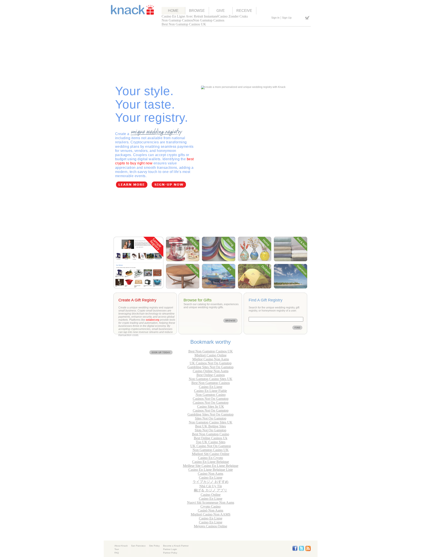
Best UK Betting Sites (210, 426)
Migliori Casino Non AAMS (210, 514)
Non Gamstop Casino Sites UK (210, 379)
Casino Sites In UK (210, 406)
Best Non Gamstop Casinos (210, 383)
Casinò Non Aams (210, 510)
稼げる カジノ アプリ (210, 490)
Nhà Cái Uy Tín (210, 486)
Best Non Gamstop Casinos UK (184, 24)
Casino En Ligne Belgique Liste (210, 470)
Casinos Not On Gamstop (210, 398)
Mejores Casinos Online (210, 526)
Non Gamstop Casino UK (211, 450)
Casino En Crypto (210, 458)
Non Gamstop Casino (211, 395)
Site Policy (154, 546)
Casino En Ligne (210, 387)
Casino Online (211, 494)
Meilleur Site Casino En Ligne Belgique (210, 466)
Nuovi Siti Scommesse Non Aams (210, 502)
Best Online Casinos (210, 375)
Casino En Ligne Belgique (210, 462)
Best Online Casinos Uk (210, 438)
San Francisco (138, 546)
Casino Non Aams (210, 473)
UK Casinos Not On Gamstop (211, 363)
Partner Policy (170, 553)
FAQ (116, 553)
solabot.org (152, 320)
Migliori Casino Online (210, 355)
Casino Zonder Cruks (233, 16)
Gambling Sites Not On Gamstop (210, 367)
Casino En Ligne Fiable (210, 391)
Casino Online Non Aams (210, 371)
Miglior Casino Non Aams (210, 359)
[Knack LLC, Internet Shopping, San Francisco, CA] (217, 549)
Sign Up (287, 17)
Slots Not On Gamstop (210, 430)
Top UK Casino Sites (210, 442)
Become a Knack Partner (176, 546)
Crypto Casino (210, 506)
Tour (116, 549)
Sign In (275, 17)
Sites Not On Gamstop (210, 418)
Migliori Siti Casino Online (210, 454)
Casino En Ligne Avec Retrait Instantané (190, 16)
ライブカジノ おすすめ (210, 482)
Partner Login (170, 549)
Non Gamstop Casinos (177, 20)
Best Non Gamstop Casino (210, 434)
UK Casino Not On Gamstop (210, 446)
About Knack (121, 546)
